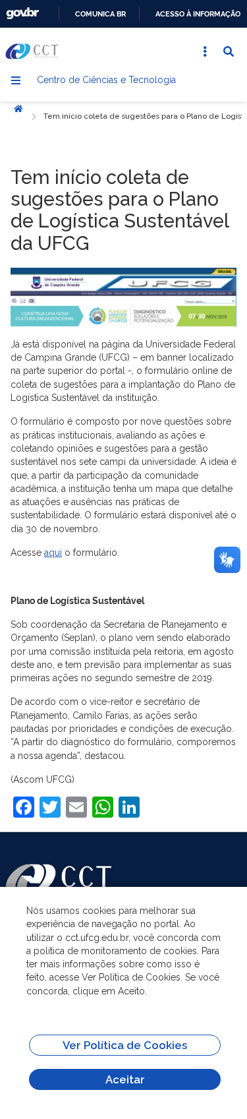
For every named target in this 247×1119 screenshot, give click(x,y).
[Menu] (15, 80)
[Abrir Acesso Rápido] (204, 51)
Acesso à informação (197, 13)
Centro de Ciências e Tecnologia (106, 80)
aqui (53, 552)
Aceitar (125, 1079)
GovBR (22, 13)
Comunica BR (100, 13)
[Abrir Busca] (228, 51)
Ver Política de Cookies (125, 1045)
